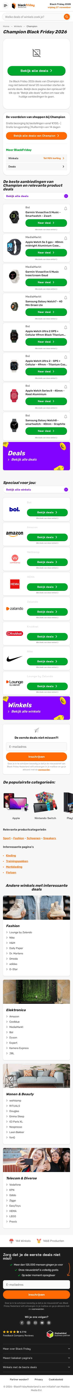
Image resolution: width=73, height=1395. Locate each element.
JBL (11, 1053)
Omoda (13, 958)
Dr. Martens (16, 953)
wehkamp (15, 1100)
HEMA (31, 577)
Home (6, 26)
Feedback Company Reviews (18, 1335)
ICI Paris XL (16, 1121)
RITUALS (14, 1105)
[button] (11, 1332)
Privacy (39, 1379)
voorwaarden (44, 769)
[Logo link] (23, 1323)
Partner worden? (19, 1379)
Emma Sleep (16, 1116)
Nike (30, 651)
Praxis (13, 1221)
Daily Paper (16, 948)
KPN (11, 1190)
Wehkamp (33, 552)
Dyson (13, 1037)
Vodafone (15, 1184)
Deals (12, 166)
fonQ (12, 1137)
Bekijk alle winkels (18, 489)
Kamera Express (19, 1048)
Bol (29, 502)
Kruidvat (32, 626)
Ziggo (12, 1200)
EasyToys (15, 1205)
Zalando (32, 601)
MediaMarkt (16, 1027)
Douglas (14, 1111)
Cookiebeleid (56, 1379)
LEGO (12, 1216)
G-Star (13, 969)
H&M (12, 943)
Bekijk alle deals (17, 196)
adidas (13, 964)
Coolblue (14, 1021)
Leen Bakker (16, 1132)
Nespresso (15, 1127)
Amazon (32, 527)
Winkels (18, 26)
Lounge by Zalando (40, 676)
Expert (13, 1042)
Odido (12, 1195)
